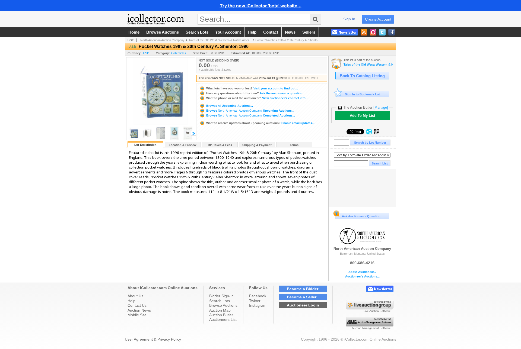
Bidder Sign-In (221, 296)
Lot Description (145, 144)
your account (228, 32)
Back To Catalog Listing (362, 76)
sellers (308, 32)
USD (146, 53)
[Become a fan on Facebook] (391, 32)
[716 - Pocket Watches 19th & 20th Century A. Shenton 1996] (133, 139)
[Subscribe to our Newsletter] (344, 32)
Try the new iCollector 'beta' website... (260, 5)
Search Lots (219, 301)
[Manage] (380, 107)
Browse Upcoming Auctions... (229, 105)
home (133, 32)
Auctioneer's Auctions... (362, 276)
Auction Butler (221, 315)
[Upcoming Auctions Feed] (364, 32)
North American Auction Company (162, 40)
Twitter (254, 301)
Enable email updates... (260, 123)
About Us (135, 296)
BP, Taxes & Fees (220, 145)
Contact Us (137, 305)
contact (270, 32)
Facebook (257, 296)
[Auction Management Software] (369, 325)
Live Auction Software (377, 310)
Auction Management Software (371, 328)
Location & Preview (182, 145)
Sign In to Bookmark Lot (362, 94)
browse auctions (162, 32)
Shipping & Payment (257, 145)
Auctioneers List (223, 319)
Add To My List (362, 116)
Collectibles (178, 53)
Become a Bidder (302, 289)
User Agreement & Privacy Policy (153, 339)
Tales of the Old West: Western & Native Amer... (220, 40)
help (252, 32)
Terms (294, 145)
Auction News (139, 310)
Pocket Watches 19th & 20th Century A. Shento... (287, 40)
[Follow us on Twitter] (382, 32)
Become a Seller (301, 297)
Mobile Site (137, 315)
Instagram (257, 305)
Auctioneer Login (303, 305)
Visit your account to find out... (252, 88)
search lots (197, 32)
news (290, 32)
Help (131, 301)
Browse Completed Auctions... (250, 115)
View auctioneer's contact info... (257, 98)
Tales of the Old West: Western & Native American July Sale (368, 64)
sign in (349, 19)
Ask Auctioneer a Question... (362, 216)
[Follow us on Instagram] (373, 32)
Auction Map (220, 310)
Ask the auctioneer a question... (255, 93)
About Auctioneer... (362, 271)
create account (378, 19)
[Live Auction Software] (369, 308)
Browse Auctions (223, 305)
